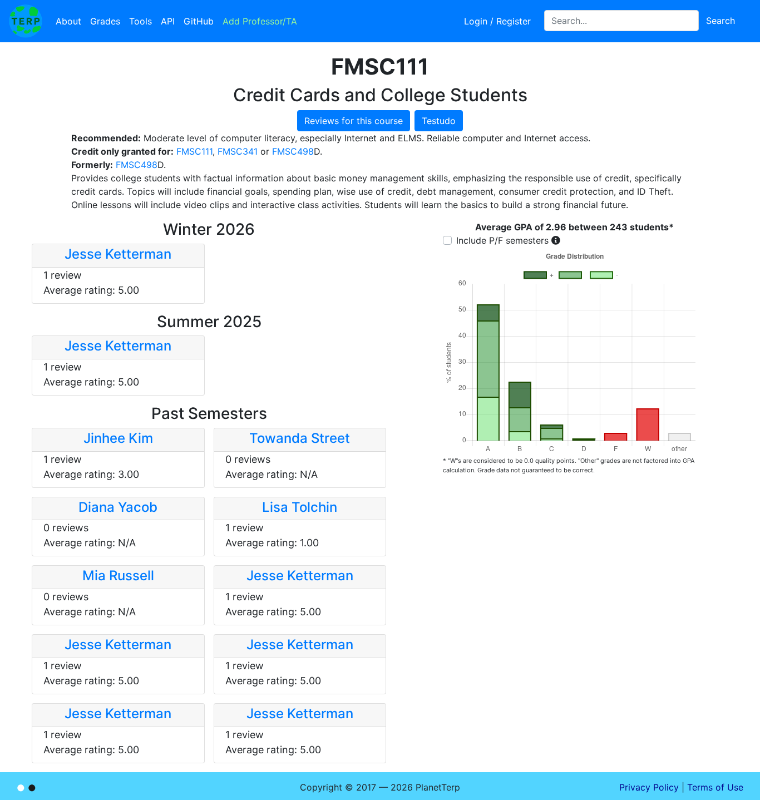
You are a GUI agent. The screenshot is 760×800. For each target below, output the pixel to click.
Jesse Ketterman (118, 254)
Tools (140, 21)
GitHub (199, 21)
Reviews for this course (353, 120)
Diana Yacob (117, 507)
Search (720, 20)
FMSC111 (194, 151)
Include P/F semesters (502, 240)
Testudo (439, 120)
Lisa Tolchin (299, 507)
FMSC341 (238, 151)
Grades (105, 21)
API (168, 21)
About (68, 21)
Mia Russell (118, 575)
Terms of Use (715, 787)
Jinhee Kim (118, 438)
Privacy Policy (649, 787)
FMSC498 (293, 151)
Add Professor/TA (260, 21)
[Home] (25, 21)
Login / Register (497, 21)
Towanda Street (299, 438)
